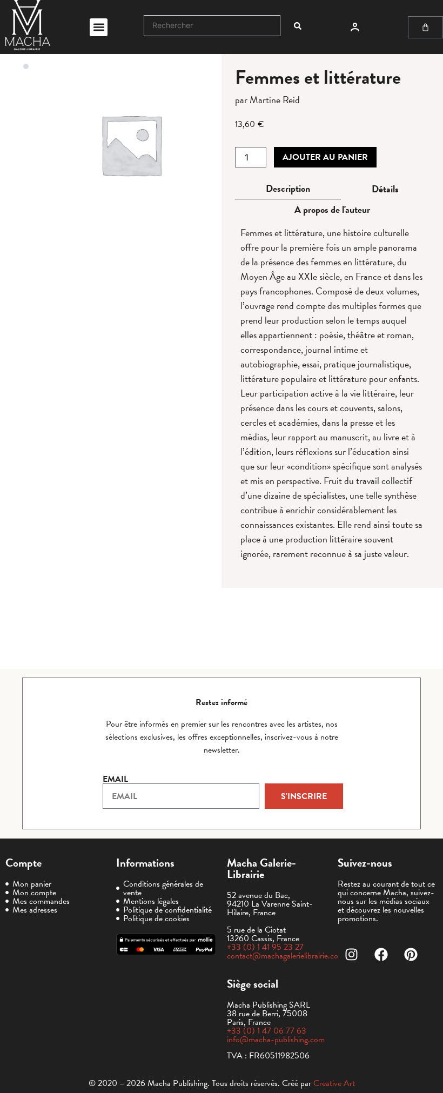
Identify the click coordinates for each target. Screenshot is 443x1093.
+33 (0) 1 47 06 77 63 (266, 1030)
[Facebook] (380, 954)
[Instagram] (351, 954)
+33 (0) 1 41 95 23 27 (265, 947)
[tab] (288, 188)
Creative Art (334, 1083)
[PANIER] (425, 27)
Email (115, 779)
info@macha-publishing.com (276, 1039)
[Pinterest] (410, 954)
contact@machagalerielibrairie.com (286, 955)
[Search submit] (298, 26)
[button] (99, 27)
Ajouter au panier (325, 157)
